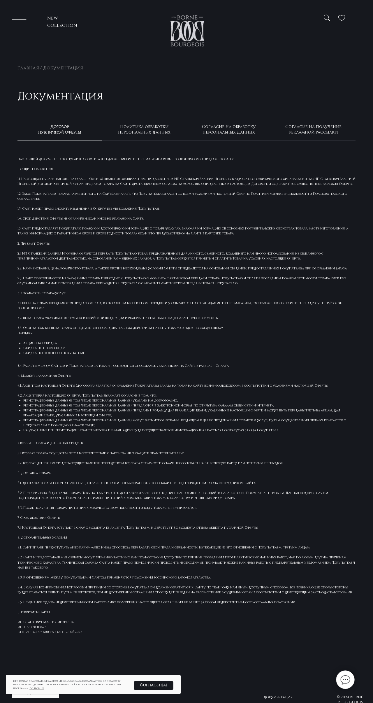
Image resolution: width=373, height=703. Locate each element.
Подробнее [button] (36, 688)
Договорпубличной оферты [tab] (59, 129)
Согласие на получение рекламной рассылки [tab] (313, 129)
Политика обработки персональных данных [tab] (144, 129)
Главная (28, 67)
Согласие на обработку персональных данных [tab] (229, 129)
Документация (278, 697)
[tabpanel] (186, 410)
